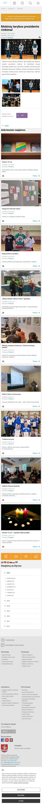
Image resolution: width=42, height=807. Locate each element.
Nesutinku (21, 795)
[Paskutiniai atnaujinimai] (22, 3)
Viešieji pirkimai (6, 701)
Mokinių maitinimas (27, 664)
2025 (8, 601)
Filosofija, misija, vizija (8, 657)
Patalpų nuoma (26, 666)
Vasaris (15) (11, 592)
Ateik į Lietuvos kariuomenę (11, 394)
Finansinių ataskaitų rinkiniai (10, 694)
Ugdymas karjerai (27, 659)
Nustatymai (21, 790)
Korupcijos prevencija (28, 712)
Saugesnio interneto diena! (11, 209)
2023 (8, 611)
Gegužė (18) (10, 584)
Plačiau (35, 176)
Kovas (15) (10, 590)
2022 (8, 616)
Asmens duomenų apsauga (30, 694)
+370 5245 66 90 (12, 760)
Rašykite (5, 731)
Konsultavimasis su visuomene (31, 696)
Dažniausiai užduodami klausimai (28, 700)
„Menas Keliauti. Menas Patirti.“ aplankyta (16, 299)
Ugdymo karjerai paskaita (11, 486)
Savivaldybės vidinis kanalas (14, 645)
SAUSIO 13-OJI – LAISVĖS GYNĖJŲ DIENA (15, 533)
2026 (8, 573)
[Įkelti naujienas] (14, 3)
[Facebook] (2, 740)
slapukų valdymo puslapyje (20, 783)
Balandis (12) (11, 587)
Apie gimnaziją (6, 655)
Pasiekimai (5, 659)
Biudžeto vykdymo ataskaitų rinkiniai (10, 691)
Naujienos (11, 8)
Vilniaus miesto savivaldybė (22, 748)
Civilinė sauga (26, 714)
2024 (8, 606)
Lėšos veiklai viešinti (7, 696)
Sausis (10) (10, 595)
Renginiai (20, 8)
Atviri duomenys (26, 718)
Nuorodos (25, 690)
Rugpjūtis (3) (11, 578)
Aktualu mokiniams (27, 709)
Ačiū (21, 115)
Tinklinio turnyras (8, 439)
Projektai (4, 698)
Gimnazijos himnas (7, 661)
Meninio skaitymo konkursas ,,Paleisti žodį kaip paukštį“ (18, 346)
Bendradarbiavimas (7, 664)
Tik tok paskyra (26, 705)
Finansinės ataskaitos (8, 705)
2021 (8, 621)
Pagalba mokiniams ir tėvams (30, 661)
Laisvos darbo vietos (28, 692)
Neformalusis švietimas (28, 657)
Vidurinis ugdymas (27, 655)
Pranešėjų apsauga (27, 703)
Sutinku (21, 801)
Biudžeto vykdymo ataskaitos (10, 703)
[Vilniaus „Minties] (5, 3)
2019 (8, 626)
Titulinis (3, 8)
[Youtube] (7, 740)
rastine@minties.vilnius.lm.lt (12, 762)
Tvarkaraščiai (9, 640)
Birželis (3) (10, 581)
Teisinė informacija (27, 716)
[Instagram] (11, 740)
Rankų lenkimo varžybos (10, 254)
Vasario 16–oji (7, 162)
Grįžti (7, 126)
